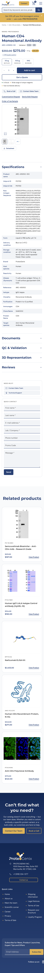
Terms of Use (33, 905)
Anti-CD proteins (15, 25)
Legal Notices (34, 901)
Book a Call (34, 831)
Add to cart (29, 70)
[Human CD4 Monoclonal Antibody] (18, 141)
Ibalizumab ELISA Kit (15, 660)
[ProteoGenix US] (8, 3)
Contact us (23, 880)
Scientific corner (12, 907)
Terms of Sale (10, 920)
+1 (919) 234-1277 (20, 874)
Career (8, 911)
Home (4, 25)
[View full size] (5, 134)
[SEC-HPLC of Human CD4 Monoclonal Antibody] (11, 141)
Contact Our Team (13, 831)
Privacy (8, 916)
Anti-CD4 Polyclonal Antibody (19, 771)
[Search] (38, 9)
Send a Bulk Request (30, 97)
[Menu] (40, 3)
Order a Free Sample (10, 101)
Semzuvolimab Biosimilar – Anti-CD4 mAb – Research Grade (20, 547)
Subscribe (36, 952)
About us (8, 898)
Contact (24, 3)
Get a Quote (22, 77)
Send (8, 472)
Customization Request (11, 97)
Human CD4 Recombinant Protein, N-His (22, 715)
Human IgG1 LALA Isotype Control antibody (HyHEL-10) (21, 604)
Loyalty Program (35, 917)
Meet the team (11, 903)
